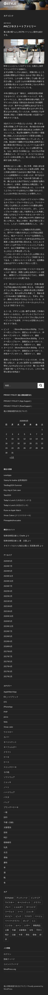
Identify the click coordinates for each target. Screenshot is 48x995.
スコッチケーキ (10, 767)
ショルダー (18, 907)
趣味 (5, 862)
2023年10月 (8, 581)
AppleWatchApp (10, 692)
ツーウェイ (9, 912)
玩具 (5, 847)
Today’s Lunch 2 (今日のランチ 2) (17, 500)
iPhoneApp (8, 707)
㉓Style (10, 3)
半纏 (14, 930)
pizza (6, 717)
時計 (5, 837)
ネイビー (8, 916)
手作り (39, 930)
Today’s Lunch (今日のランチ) (16, 505)
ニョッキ (7, 782)
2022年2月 (8, 596)
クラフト (7, 752)
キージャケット (10, 742)
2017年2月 (8, 676)
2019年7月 (8, 631)
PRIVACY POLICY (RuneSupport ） (18, 406)
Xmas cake (8, 727)
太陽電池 (7, 827)
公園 (7, 930)
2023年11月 (8, 576)
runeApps (7, 475)
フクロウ (28, 916)
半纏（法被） (9, 822)
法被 (14, 935)
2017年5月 (8, 661)
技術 (5, 832)
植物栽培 (7, 842)
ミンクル (8, 925)
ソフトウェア (9, 777)
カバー (6, 737)
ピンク (18, 916)
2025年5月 (8, 561)
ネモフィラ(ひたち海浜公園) (15, 546)
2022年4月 (8, 591)
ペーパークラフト (12, 921)
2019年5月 (8, 636)
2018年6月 (8, 646)
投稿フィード (9, 959)
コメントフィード (11, 964)
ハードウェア (9, 792)
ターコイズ (30, 907)
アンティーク (22, 898)
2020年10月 (8, 616)
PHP (6, 712)
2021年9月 (8, 601)
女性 (31, 930)
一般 (5, 812)
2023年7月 (8, 586)
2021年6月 (8, 611)
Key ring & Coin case (12, 490)
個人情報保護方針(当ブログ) (15, 411)
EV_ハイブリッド (11, 697)
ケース (6, 762)
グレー (8, 907)
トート (20, 912)
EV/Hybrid (9, 898)
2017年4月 (8, 666)
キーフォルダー (10, 747)
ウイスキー (8, 732)
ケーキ (6, 757)
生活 (5, 852)
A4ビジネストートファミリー (19, 26)
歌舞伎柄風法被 (10, 536)
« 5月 (12, 457)
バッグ (6, 802)
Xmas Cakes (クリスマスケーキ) (17, 515)
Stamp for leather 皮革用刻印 (15, 480)
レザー (27, 925)
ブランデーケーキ (11, 807)
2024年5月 (8, 571)
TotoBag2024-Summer (13, 485)
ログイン (7, 954)
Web (5, 722)
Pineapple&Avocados (12, 520)
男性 (27, 935)
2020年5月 (8, 621)
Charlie (22, 536)
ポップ (26, 921)
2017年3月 (8, 671)
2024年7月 (8, 566)
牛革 (21, 935)
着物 (5, 857)
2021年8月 (8, 606)
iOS (5, 702)
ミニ (33, 921)
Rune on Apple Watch (12, 510)
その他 (6, 772)
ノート (6, 787)
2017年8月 (8, 651)
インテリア (35, 898)
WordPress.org (10, 969)
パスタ (6, 797)
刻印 (5, 817)
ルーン (18, 925)
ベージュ (38, 916)
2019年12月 (8, 626)
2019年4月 (8, 641)
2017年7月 (8, 656)
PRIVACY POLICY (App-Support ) (17, 401)
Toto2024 (7, 495)
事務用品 (36, 925)
